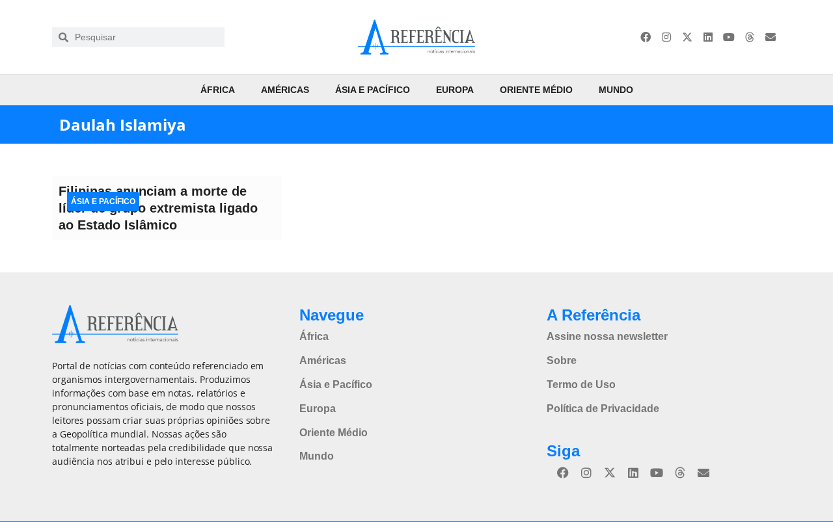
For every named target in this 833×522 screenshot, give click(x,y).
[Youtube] (728, 37)
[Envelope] (770, 37)
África (217, 90)
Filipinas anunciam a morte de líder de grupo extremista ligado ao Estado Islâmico (158, 208)
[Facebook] (645, 37)
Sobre (562, 360)
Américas (285, 90)
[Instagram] (666, 37)
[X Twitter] (687, 37)
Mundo (616, 90)
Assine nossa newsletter (607, 336)
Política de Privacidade (603, 408)
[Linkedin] (708, 37)
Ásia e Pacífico (372, 90)
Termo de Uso (581, 384)
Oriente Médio (536, 90)
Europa (455, 90)
